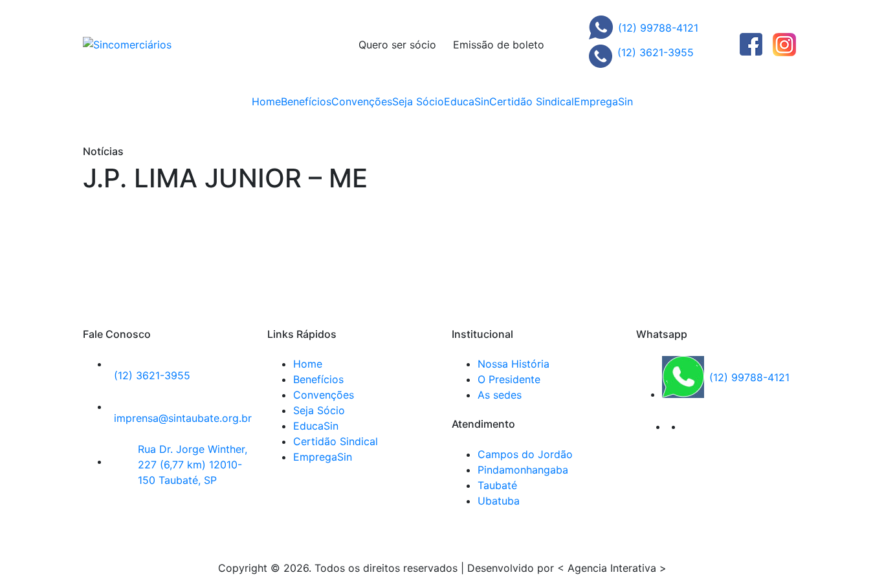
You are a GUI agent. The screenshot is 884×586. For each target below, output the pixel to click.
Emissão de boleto (498, 44)
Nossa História (513, 363)
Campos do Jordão (525, 454)
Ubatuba (499, 500)
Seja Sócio (418, 101)
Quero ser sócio (397, 44)
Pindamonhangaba (523, 469)
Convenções (361, 101)
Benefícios (306, 101)
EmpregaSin (603, 101)
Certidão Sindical (531, 101)
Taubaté (497, 485)
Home (266, 101)
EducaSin (466, 101)
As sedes (500, 394)
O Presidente (509, 379)
